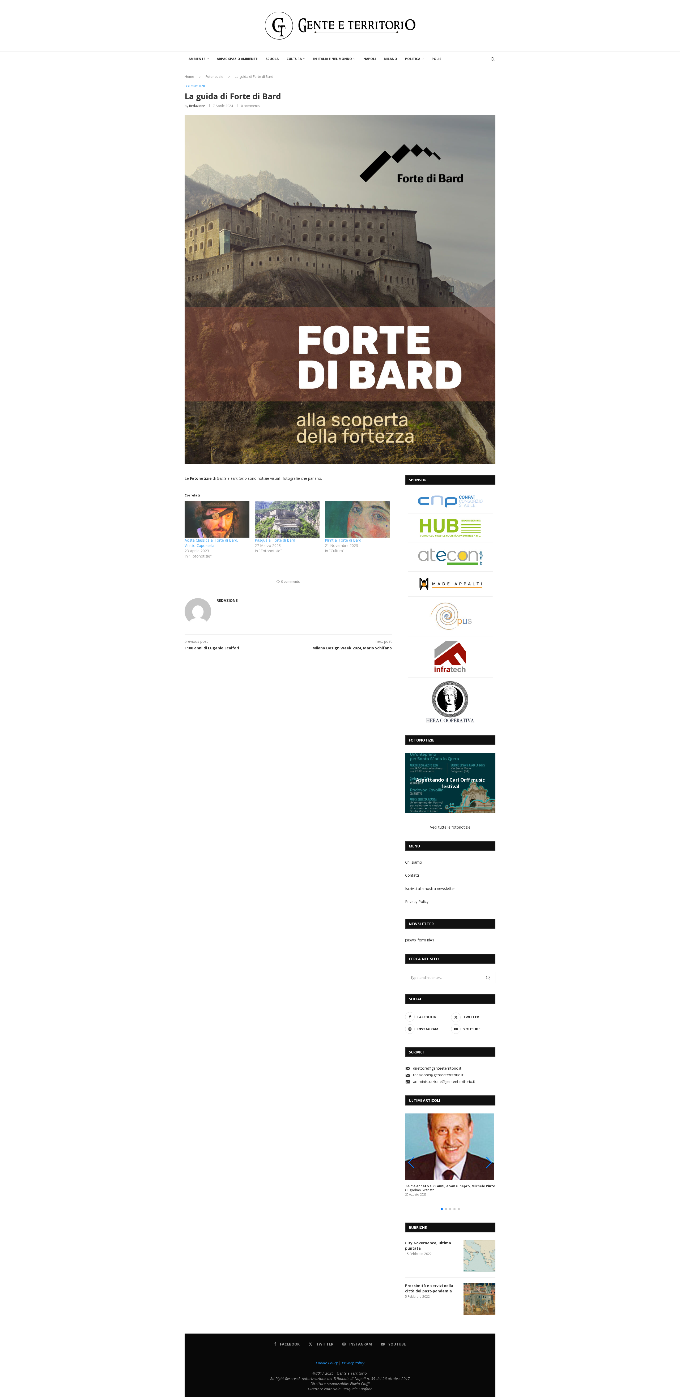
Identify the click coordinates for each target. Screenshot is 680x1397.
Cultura (294, 59)
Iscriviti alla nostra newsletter (430, 888)
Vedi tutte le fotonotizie (450, 827)
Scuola (272, 59)
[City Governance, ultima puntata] (479, 1256)
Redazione (197, 106)
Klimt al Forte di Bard (343, 540)
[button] (410, 782)
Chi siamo (413, 862)
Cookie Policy (327, 1362)
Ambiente (197, 59)
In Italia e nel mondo (332, 59)
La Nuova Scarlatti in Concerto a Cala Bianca (450, 783)
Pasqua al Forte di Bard (275, 540)
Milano (390, 59)
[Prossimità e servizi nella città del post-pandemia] (479, 1299)
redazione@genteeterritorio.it (438, 1074)
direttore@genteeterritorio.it (437, 1068)
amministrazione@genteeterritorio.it (444, 1081)
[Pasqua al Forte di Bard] (287, 519)
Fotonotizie (214, 76)
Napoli (369, 59)
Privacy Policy (416, 901)
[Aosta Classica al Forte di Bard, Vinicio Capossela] (217, 519)
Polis (436, 59)
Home (189, 76)
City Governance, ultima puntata (428, 1245)
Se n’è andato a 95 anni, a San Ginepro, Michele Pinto (450, 1186)
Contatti (412, 875)
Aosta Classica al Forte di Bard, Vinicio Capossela (211, 543)
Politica (412, 59)
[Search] (492, 59)
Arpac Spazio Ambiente (237, 59)
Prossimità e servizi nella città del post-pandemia (429, 1288)
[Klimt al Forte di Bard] (357, 519)
